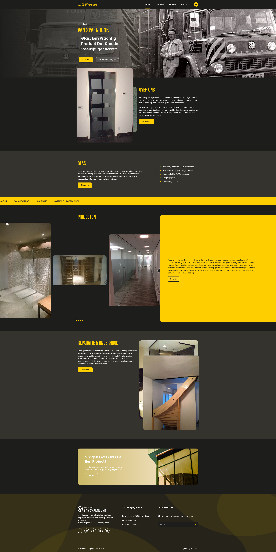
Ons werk (160, 4)
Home (147, 4)
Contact (185, 4)
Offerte (172, 4)
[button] (159, 270)
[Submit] (196, 524)
